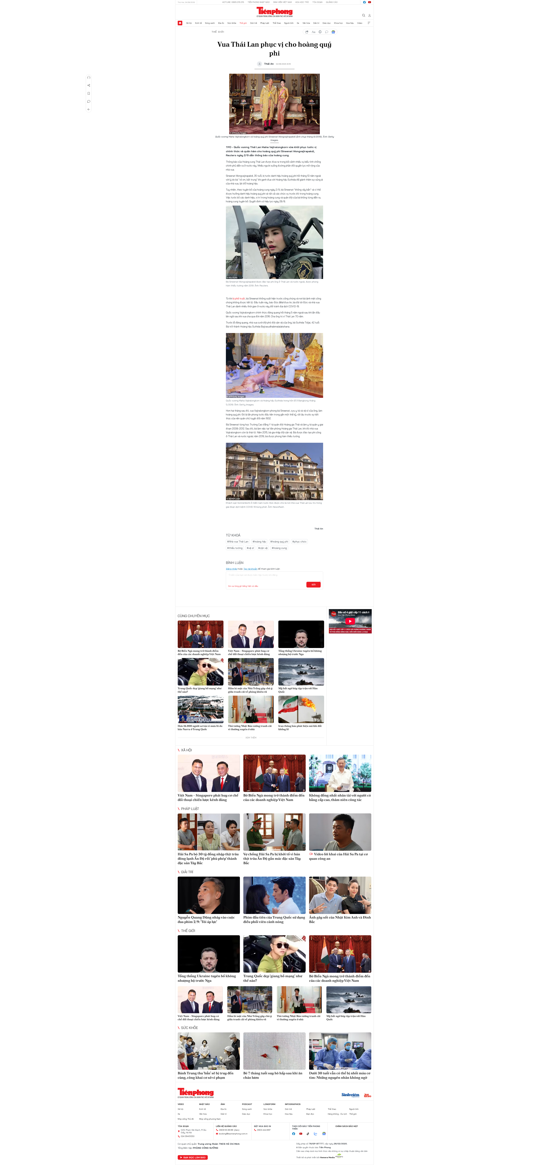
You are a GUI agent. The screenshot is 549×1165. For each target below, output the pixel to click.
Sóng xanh (210, 23)
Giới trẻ (253, 23)
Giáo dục (327, 23)
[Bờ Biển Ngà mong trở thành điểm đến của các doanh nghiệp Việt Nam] (200, 634)
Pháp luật (264, 23)
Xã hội (189, 23)
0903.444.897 (263, 1130)
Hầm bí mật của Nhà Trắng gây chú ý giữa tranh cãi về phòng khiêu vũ (250, 690)
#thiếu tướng (234, 548)
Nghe (89, 77)
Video (359, 23)
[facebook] (364, 2)
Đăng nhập (231, 568)
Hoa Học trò (302, 2)
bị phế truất (239, 298)
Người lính (289, 23)
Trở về (89, 109)
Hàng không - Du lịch (337, 1114)
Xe (298, 23)
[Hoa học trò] (367, 1095)
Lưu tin (89, 93)
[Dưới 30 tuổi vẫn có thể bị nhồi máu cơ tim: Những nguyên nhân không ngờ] (340, 1051)
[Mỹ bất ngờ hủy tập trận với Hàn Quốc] (301, 671)
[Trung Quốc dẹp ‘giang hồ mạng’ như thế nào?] (200, 671)
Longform (269, 1104)
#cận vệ (262, 548)
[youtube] (369, 2)
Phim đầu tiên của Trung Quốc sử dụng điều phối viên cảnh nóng (274, 919)
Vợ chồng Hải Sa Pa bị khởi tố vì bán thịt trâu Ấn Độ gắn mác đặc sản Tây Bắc (272, 858)
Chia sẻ (89, 85)
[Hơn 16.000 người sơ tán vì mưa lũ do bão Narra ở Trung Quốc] (200, 709)
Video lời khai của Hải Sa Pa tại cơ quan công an (338, 856)
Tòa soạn (317, 2)
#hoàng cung (279, 548)
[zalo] (317, 1133)
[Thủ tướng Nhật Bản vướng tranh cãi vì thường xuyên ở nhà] (251, 709)
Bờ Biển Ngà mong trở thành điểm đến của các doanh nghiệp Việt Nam (199, 652)
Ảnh (223, 1104)
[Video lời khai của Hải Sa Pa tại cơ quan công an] (340, 832)
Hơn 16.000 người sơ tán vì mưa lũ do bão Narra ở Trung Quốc (200, 727)
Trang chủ (180, 23)
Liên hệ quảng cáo (226, 1126)
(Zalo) (236, 1130)
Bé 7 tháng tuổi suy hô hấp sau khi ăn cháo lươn (272, 1075)
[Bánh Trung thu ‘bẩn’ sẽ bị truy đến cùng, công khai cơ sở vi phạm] (209, 1051)
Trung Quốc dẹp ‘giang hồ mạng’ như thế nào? (199, 690)
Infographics (293, 1104)
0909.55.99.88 (226, 1130)
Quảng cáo (332, 2)
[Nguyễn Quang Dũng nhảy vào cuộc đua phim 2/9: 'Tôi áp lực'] (209, 895)
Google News (333, 32)
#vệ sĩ (250, 548)
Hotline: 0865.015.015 (233, 2)
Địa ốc (221, 23)
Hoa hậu (350, 23)
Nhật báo (204, 1104)
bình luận (327, 32)
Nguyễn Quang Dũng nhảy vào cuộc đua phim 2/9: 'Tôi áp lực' (206, 919)
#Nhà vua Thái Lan (237, 541)
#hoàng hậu (259, 541)
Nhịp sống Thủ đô (186, 1119)
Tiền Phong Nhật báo (259, 2)
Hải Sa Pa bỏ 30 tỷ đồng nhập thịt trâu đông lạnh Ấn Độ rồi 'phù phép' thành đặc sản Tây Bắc (208, 858)
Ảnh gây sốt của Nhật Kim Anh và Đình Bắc (340, 919)
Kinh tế (198, 23)
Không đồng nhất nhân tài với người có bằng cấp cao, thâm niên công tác (340, 797)
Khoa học (338, 23)
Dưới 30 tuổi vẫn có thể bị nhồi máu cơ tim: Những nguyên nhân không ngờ (339, 1075)
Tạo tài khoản (250, 568)
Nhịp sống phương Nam (210, 1119)
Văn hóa (306, 23)
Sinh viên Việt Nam (282, 2)
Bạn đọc (310, 1114)
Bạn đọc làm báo (194, 1157)
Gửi (314, 584)
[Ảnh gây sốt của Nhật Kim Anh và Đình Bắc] (340, 895)
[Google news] (325, 1133)
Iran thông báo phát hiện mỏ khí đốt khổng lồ (300, 727)
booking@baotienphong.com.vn (233, 1133)
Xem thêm (369, 23)
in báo (320, 32)
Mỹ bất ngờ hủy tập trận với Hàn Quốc (298, 690)
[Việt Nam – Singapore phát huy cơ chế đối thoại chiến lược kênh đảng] (251, 634)
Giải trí (316, 23)
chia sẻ (307, 32)
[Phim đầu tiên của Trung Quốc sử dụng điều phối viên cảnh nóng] (274, 895)
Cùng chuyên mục (194, 616)
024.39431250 (187, 1136)
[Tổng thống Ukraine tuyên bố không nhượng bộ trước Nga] (301, 634)
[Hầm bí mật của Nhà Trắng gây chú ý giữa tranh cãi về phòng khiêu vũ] (251, 671)
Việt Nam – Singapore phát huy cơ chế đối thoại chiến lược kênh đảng (249, 652)
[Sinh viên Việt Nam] (350, 1095)
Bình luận (89, 101)
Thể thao (277, 23)
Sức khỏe (231, 23)
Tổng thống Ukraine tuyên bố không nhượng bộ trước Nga (300, 652)
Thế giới (243, 23)
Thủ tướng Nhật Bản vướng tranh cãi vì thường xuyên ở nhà (250, 727)
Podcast (247, 1104)
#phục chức (299, 541)
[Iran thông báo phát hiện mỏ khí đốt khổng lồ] (301, 709)
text (313, 32)
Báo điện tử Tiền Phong (275, 12)
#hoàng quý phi (279, 541)
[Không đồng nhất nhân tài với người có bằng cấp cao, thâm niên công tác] (340, 773)
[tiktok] (309, 1134)
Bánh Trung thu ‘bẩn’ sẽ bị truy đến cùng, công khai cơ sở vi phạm (205, 1075)
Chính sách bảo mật (346, 1126)
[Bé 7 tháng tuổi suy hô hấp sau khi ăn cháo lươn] (274, 1051)
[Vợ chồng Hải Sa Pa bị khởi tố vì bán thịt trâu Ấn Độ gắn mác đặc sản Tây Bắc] (274, 832)
